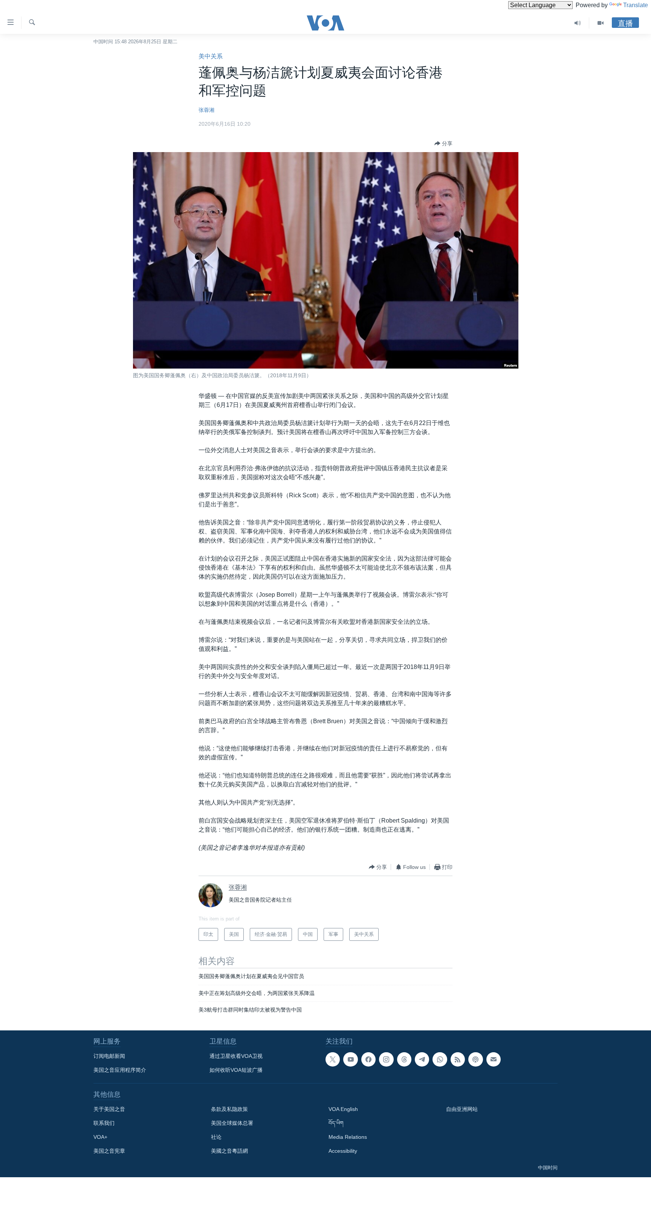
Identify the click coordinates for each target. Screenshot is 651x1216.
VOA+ (100, 1137)
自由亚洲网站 (462, 1109)
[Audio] (577, 23)
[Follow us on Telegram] (422, 1059)
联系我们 (104, 1123)
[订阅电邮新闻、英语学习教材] (493, 1059)
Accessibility (343, 1151)
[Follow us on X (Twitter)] (333, 1059)
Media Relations (348, 1137)
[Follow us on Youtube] (350, 1059)
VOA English (343, 1109)
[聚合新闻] (458, 1059)
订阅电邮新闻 (109, 1056)
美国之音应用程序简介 (119, 1070)
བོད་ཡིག (336, 1123)
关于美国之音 (109, 1109)
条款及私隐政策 (229, 1109)
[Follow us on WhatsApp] (439, 1059)
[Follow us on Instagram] (386, 1059)
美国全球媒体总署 (232, 1123)
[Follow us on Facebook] (368, 1059)
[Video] (600, 23)
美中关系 (211, 56)
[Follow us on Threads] (404, 1059)
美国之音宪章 (109, 1151)
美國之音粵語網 (229, 1151)
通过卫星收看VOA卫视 (236, 1056)
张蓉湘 (206, 110)
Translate (635, 5)
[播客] (475, 1059)
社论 (216, 1137)
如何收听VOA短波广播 (236, 1070)
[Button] (443, 143)
